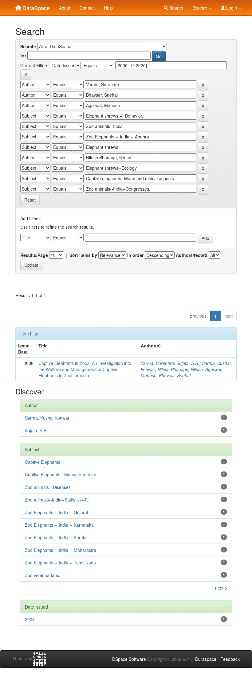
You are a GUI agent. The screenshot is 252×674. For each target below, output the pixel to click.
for (23, 55)
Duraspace (205, 659)
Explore (200, 8)
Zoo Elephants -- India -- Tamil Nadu (60, 563)
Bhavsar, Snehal (175, 375)
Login (231, 8)
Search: (28, 46)
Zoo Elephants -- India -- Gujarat (56, 512)
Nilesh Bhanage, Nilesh (180, 369)
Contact (87, 8)
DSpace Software (129, 659)
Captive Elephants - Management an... (62, 474)
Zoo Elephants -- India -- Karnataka (59, 525)
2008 (30, 619)
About (64, 8)
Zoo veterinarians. (42, 575)
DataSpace (35, 6)
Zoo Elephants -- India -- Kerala (55, 537)
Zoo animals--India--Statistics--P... (58, 500)
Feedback (230, 659)
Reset (30, 200)
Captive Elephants (42, 462)
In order (135, 255)
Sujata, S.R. (187, 363)
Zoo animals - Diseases (48, 487)
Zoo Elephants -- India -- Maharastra (60, 550)
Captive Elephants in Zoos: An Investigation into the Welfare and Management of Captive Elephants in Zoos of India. (84, 369)
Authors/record (191, 255)
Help (108, 8)
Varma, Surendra (157, 363)
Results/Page (34, 255)
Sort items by (83, 255)
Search (175, 8)
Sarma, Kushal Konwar (47, 418)
